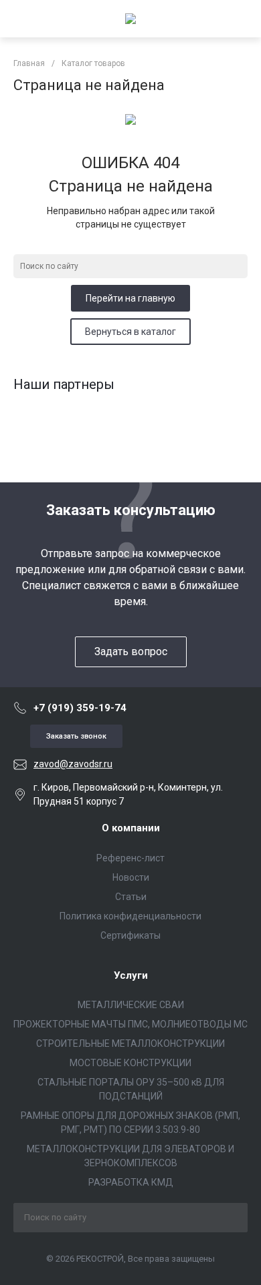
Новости (130, 877)
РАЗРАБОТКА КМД (130, 1182)
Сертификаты (130, 935)
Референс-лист (130, 858)
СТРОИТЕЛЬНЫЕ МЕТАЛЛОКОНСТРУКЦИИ (130, 1043)
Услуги (131, 975)
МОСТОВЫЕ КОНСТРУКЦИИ (130, 1062)
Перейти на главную (130, 298)
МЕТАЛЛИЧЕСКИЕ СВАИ (131, 1004)
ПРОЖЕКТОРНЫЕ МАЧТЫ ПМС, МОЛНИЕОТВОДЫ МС (130, 1024)
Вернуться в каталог (130, 331)
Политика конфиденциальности (130, 916)
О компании (131, 828)
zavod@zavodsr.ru (72, 764)
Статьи (131, 896)
